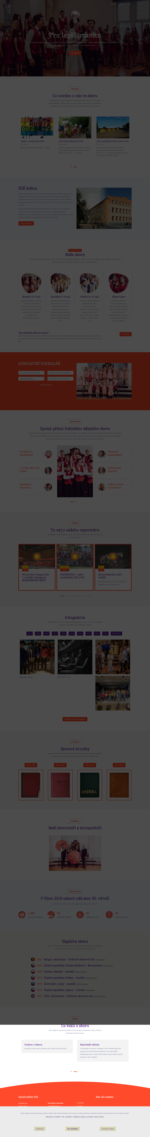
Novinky (80, 1103)
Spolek (80, 1106)
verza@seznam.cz (55, 1106)
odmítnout (39, 1129)
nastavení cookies (108, 1129)
